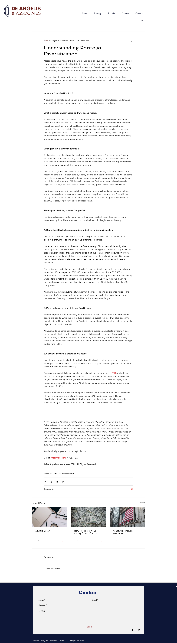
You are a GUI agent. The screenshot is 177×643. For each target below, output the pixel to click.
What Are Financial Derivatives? (123, 532)
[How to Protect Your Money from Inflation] (88, 517)
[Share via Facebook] (45, 481)
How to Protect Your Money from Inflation (85, 532)
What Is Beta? (42, 530)
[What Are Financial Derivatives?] (127, 517)
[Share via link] (63, 481)
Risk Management (68, 473)
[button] (142, 20)
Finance (47, 473)
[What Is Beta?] (49, 517)
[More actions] (131, 40)
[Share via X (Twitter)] (51, 481)
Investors (56, 473)
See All (142, 502)
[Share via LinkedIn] (57, 481)
